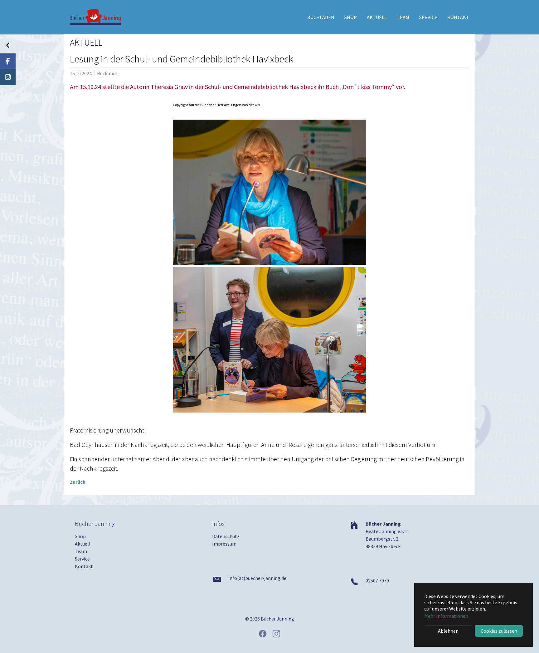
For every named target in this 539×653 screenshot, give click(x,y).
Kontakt (84, 566)
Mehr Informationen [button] (446, 616)
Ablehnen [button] (448, 631)
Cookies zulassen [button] (499, 631)
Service (82, 559)
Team (81, 551)
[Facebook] (8, 61)
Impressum (224, 544)
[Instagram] (8, 77)
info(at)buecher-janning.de (257, 578)
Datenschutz (226, 536)
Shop (80, 536)
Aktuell (82, 544)
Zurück (77, 482)
